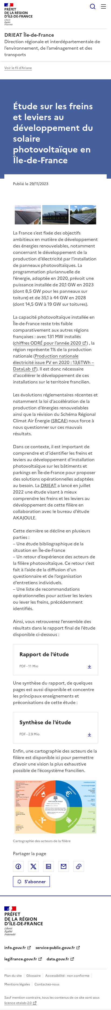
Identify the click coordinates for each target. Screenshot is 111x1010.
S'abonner (35, 881)
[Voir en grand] (55, 215)
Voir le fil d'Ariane (18, 68)
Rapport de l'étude (44, 654)
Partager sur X (33, 866)
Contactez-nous (46, 984)
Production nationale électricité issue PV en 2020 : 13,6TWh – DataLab (53, 362)
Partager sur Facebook (18, 866)
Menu (103, 6)
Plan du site (13, 975)
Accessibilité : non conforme (67, 975)
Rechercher (92, 6)
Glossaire (33, 975)
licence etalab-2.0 (18, 1003)
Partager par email (63, 866)
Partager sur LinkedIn (48, 866)
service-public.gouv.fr (55, 948)
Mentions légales (17, 984)
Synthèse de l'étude (45, 722)
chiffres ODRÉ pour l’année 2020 (47, 343)
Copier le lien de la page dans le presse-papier (78, 866)
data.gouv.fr (58, 959)
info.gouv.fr (15, 948)
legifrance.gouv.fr (20, 959)
